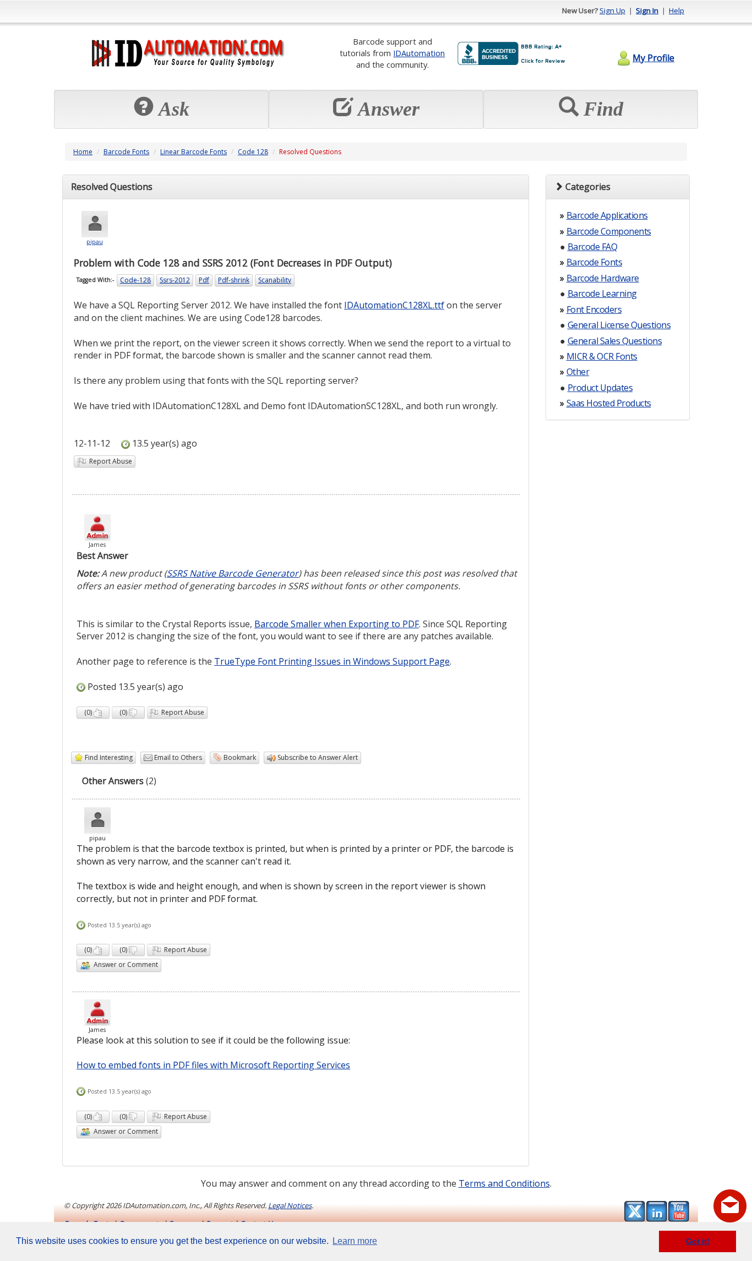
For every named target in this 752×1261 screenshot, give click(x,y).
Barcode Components (608, 231)
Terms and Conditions (504, 1183)
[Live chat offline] (729, 1205)
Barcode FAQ (593, 247)
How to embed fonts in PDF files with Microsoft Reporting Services (213, 1065)
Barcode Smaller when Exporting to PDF (336, 624)
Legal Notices (290, 1205)
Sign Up (612, 10)
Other (578, 372)
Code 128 (253, 151)
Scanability (274, 280)
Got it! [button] (698, 1241)
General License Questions (619, 325)
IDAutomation (419, 52)
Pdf (204, 280)
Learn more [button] (355, 1241)
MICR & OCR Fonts (601, 356)
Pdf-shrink (233, 280)
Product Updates (600, 388)
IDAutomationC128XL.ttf (394, 305)
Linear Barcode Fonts (193, 151)
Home (82, 151)
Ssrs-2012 (175, 280)
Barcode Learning (602, 293)
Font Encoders (594, 309)
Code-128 (135, 280)
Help (676, 10)
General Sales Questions (615, 341)
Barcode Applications (607, 215)
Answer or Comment (124, 964)
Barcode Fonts (126, 151)
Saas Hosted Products (608, 403)
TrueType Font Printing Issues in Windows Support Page (332, 661)
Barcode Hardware (602, 278)
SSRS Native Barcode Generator (232, 573)
